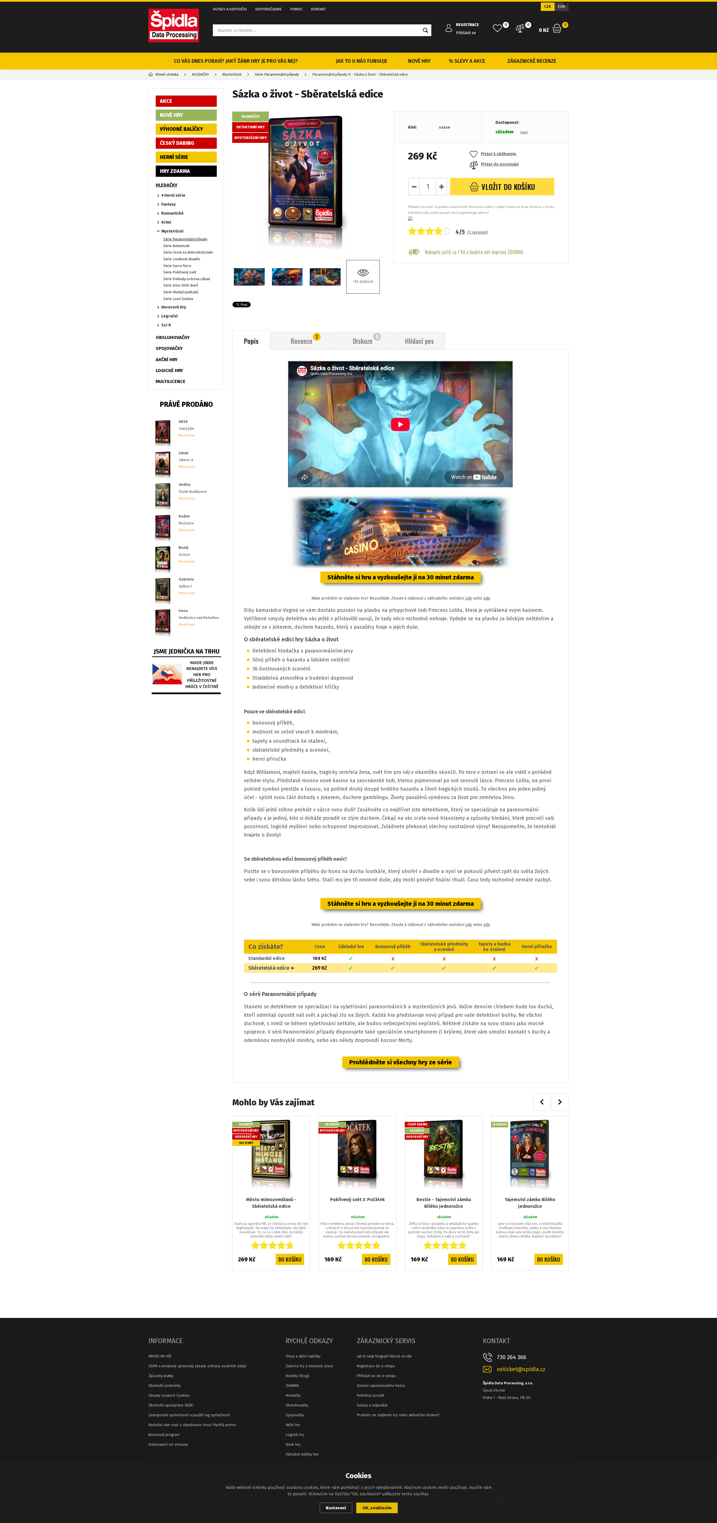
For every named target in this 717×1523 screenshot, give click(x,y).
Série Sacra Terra (177, 266)
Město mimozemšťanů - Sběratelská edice (271, 1203)
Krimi (166, 222)
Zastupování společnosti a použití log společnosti (189, 1415)
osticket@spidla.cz (521, 1369)
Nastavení (336, 1507)
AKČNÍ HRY (167, 359)
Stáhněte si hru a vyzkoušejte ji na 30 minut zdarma (400, 577)
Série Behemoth (176, 246)
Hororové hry (173, 307)
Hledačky (293, 1395)
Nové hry (293, 1444)
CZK (547, 6)
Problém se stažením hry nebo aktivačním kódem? (398, 1415)
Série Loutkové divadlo (181, 259)
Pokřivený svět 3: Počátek (357, 1199)
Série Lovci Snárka (178, 299)
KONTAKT (318, 9)
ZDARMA (292, 1385)
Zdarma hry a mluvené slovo (309, 1366)
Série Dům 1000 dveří (180, 285)
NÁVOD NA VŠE (159, 1356)
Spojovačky (295, 1415)
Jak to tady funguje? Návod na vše (384, 1356)
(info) (524, 132)
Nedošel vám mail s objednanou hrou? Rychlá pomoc (192, 1425)
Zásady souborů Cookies (169, 1395)
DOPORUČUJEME (268, 9)
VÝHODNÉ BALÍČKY (181, 129)
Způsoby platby (160, 1376)
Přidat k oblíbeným (498, 154)
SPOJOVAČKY (169, 348)
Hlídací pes (419, 341)
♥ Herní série (173, 195)
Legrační (169, 316)
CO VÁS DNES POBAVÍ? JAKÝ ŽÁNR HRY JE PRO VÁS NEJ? (236, 61)
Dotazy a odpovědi (372, 1405)
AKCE (166, 101)
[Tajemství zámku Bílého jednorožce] (530, 1155)
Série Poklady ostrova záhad (186, 279)
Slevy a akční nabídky (303, 1356)
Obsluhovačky (297, 1405)
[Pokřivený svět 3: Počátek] (357, 1155)
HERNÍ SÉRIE (174, 157)
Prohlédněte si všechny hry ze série (400, 1062)
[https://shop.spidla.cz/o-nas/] (186, 669)
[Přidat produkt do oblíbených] (302, 1124)
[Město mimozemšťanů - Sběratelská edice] (271, 1155)
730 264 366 (511, 1357)
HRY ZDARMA (175, 171)
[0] (497, 28)
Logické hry (295, 1435)
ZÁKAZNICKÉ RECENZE (532, 61)
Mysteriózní (172, 231)
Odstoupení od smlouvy (168, 1444)
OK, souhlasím (377, 1507)
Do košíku (289, 1259)
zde (468, 598)
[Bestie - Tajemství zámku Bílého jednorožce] (443, 1155)
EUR (561, 6)
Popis (251, 341)
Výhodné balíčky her (302, 1454)
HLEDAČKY (166, 185)
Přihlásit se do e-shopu (376, 1376)
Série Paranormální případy (185, 239)
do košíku (508, 186)
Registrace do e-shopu (376, 1366)
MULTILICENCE (170, 381)
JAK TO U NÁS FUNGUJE (361, 61)
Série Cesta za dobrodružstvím (188, 252)
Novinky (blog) (297, 1376)
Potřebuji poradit (370, 1395)
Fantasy (168, 204)
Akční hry (293, 1425)
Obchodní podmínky (164, 1385)
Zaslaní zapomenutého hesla (381, 1385)
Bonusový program (164, 1435)
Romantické (172, 213)
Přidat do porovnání (500, 164)
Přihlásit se (466, 33)
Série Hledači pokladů (181, 292)
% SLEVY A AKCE (467, 61)
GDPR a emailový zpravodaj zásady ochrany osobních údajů (197, 1366)
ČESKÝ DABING (177, 143)
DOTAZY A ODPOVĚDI (230, 9)
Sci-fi (166, 325)
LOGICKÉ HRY (169, 370)
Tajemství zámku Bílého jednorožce (530, 1203)
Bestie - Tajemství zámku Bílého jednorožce (443, 1203)
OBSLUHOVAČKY (173, 337)
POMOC (296, 9)
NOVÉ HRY (419, 61)
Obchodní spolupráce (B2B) (171, 1405)
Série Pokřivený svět (179, 272)
